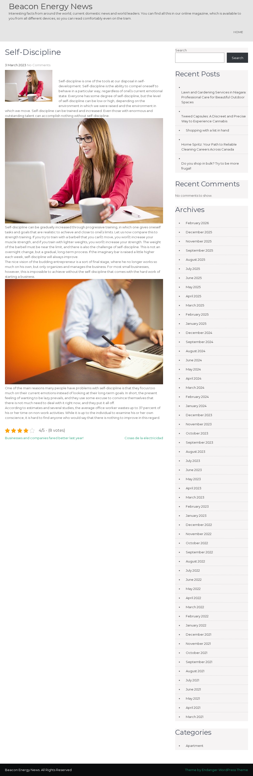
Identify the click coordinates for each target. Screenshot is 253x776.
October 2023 (197, 433)
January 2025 (196, 323)
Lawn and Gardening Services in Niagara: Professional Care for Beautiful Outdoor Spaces (213, 97)
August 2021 (195, 671)
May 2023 (193, 479)
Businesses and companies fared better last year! (44, 438)
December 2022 (199, 525)
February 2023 (197, 506)
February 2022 (197, 616)
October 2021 (196, 653)
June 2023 (194, 470)
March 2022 (195, 607)
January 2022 (196, 625)
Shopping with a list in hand (207, 130)
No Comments (38, 65)
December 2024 (199, 333)
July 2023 (193, 461)
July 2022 (193, 570)
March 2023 (195, 497)
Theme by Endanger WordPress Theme (216, 770)
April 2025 (193, 296)
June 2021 (193, 689)
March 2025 (195, 305)
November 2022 (198, 534)
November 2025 (198, 241)
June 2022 (194, 580)
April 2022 (193, 598)
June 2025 (194, 278)
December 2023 (199, 415)
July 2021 (192, 680)
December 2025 (199, 232)
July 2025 (193, 269)
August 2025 (195, 259)
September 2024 (199, 342)
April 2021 (193, 708)
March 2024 (195, 387)
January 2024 (196, 406)
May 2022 (193, 589)
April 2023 (193, 488)
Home (238, 32)
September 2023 (199, 442)
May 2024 (193, 369)
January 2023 (196, 515)
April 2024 (193, 378)
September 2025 (199, 250)
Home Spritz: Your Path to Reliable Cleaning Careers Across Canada (209, 146)
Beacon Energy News (50, 6)
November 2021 (198, 644)
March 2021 (194, 717)
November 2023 (199, 424)
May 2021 (193, 698)
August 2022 (195, 561)
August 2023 (195, 451)
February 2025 (197, 314)
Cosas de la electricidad (144, 438)
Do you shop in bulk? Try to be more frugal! (210, 165)
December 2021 (198, 634)
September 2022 (199, 552)
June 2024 (194, 360)
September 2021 (199, 662)
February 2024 (197, 397)
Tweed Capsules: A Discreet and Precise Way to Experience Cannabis (213, 118)
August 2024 (195, 351)
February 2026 (197, 223)
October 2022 (197, 543)
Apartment (194, 746)
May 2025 (193, 287)
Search (181, 50)
